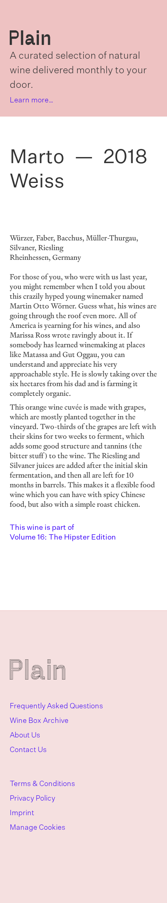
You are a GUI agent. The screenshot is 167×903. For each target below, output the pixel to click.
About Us (25, 735)
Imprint (22, 813)
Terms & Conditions (42, 784)
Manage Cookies (37, 827)
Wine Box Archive (39, 721)
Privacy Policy (32, 798)
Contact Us (28, 750)
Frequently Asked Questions (56, 706)
